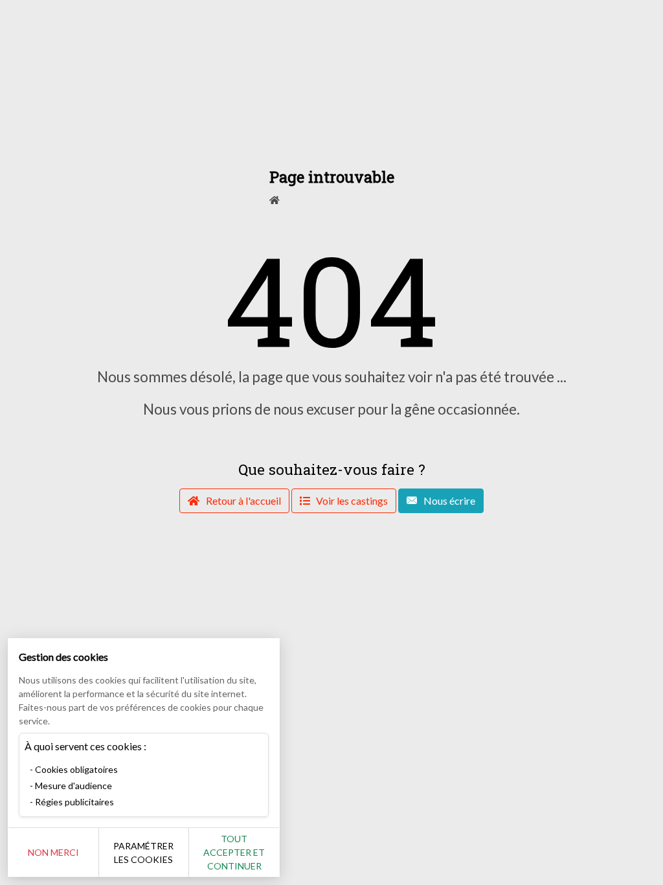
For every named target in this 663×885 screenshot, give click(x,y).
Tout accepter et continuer (234, 852)
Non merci (53, 852)
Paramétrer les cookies (143, 852)
